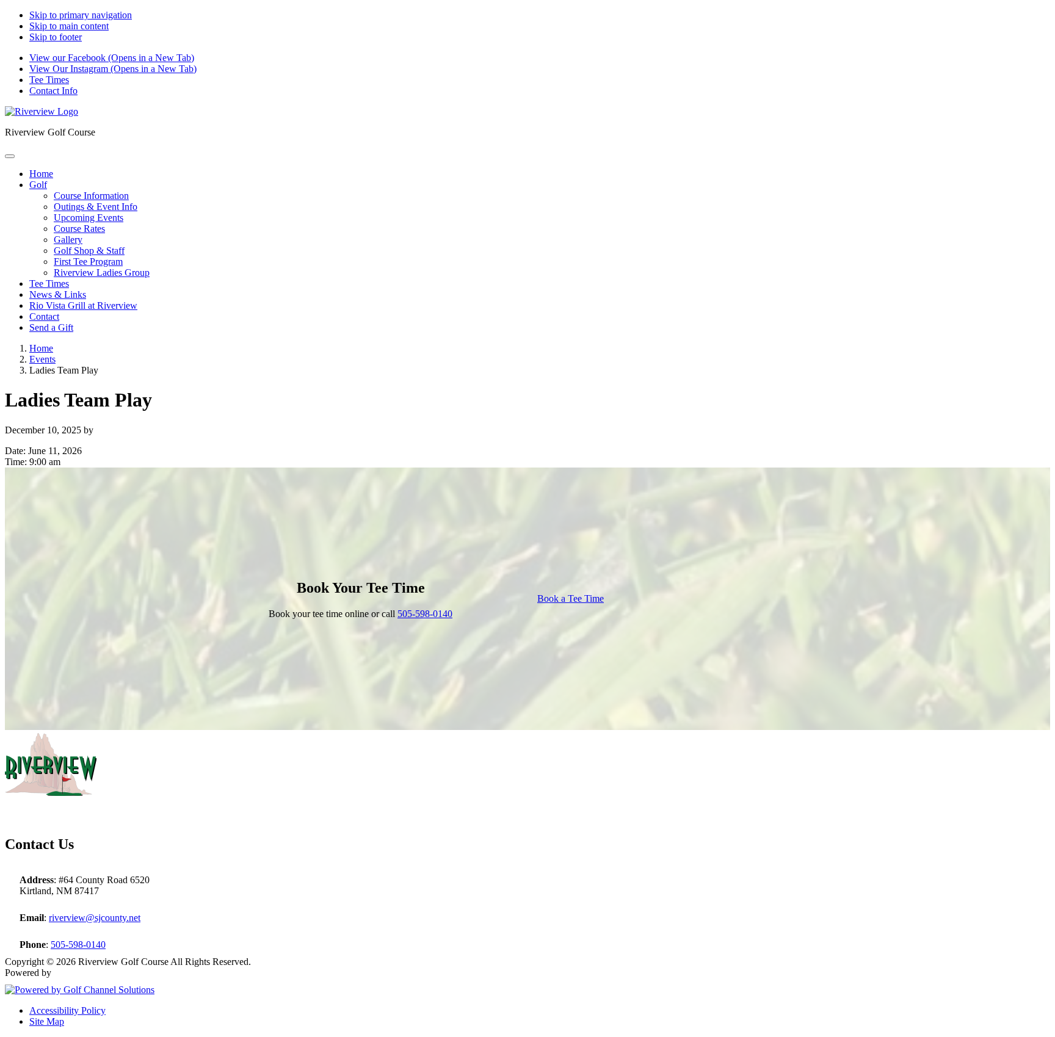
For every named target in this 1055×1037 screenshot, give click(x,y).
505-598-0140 (424, 614)
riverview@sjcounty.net (94, 917)
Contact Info (53, 90)
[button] (38, 184)
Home (41, 348)
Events (42, 359)
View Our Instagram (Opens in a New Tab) (113, 68)
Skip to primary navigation (80, 15)
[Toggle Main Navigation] (10, 156)
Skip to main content (69, 26)
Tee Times (49, 79)
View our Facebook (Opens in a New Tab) (111, 57)
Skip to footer (55, 37)
